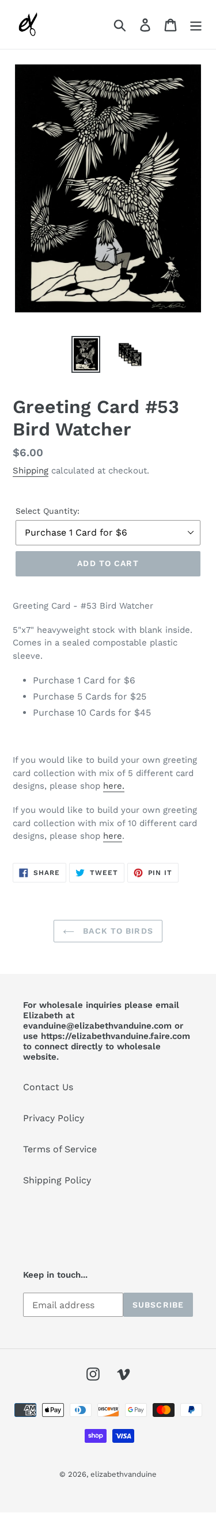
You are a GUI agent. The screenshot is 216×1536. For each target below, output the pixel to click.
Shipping (30, 470)
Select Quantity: (47, 510)
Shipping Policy (57, 1180)
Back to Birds (116, 930)
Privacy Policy (53, 1118)
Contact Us (48, 1087)
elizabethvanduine (123, 1474)
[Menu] (196, 24)
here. (113, 786)
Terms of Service (60, 1149)
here (112, 836)
